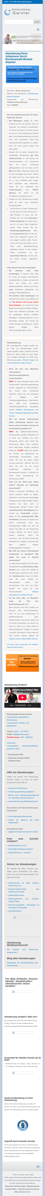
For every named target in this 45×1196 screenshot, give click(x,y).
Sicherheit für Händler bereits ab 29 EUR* (22, 1059)
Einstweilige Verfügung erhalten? (20, 849)
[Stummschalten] (34, 705)
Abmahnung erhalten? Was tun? (20, 1017)
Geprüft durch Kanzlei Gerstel (19, 1141)
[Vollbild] (37, 705)
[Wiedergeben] (7, 705)
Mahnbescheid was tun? (17, 845)
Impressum (11, 743)
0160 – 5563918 (26, 737)
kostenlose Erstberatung (17, 788)
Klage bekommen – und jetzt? (19, 852)
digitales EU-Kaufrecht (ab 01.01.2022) (23, 832)
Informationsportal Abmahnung (20, 816)
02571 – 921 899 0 (21, 731)
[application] (22, 697)
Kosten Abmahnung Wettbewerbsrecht (23, 801)
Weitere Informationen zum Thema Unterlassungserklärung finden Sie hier (24, 413)
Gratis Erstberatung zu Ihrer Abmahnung (18, 1099)
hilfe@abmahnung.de (21, 734)
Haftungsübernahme (16, 895)
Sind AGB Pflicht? (15, 911)
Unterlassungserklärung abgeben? (21, 792)
